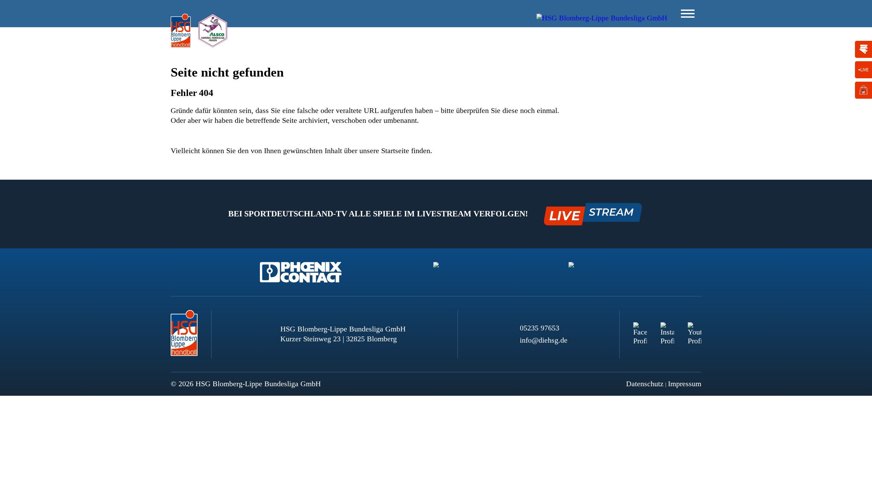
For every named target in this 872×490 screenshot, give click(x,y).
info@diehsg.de (543, 340)
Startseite (395, 150)
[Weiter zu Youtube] (694, 329)
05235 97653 (539, 328)
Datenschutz (645, 383)
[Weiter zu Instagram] (667, 329)
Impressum (684, 383)
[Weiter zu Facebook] (640, 329)
